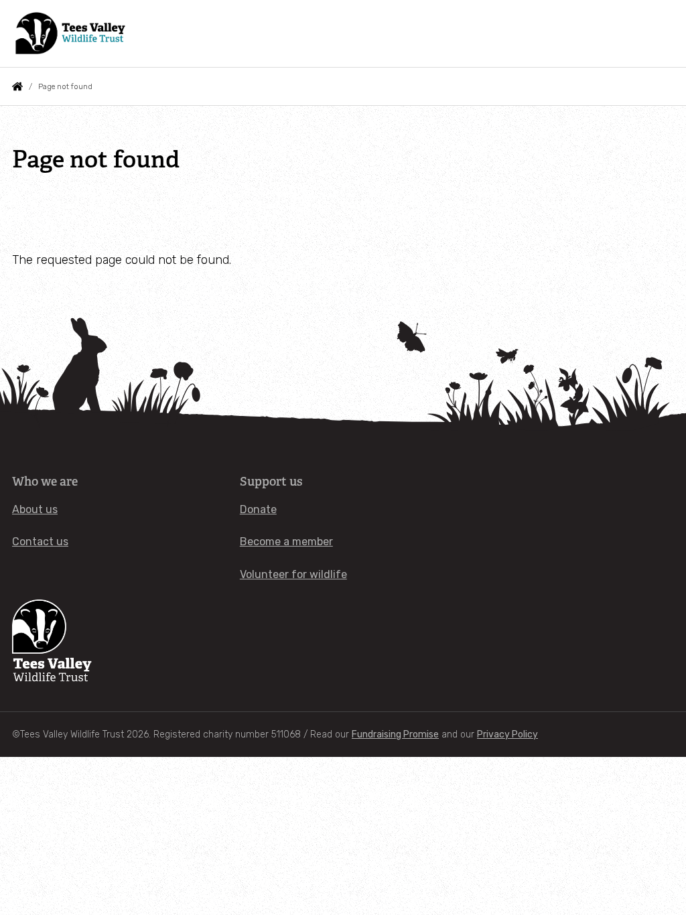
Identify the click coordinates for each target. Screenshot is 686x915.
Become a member (286, 541)
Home (17, 86)
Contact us (40, 541)
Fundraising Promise (395, 734)
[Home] (71, 33)
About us (35, 509)
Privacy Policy (507, 734)
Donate (258, 509)
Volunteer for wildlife (293, 574)
